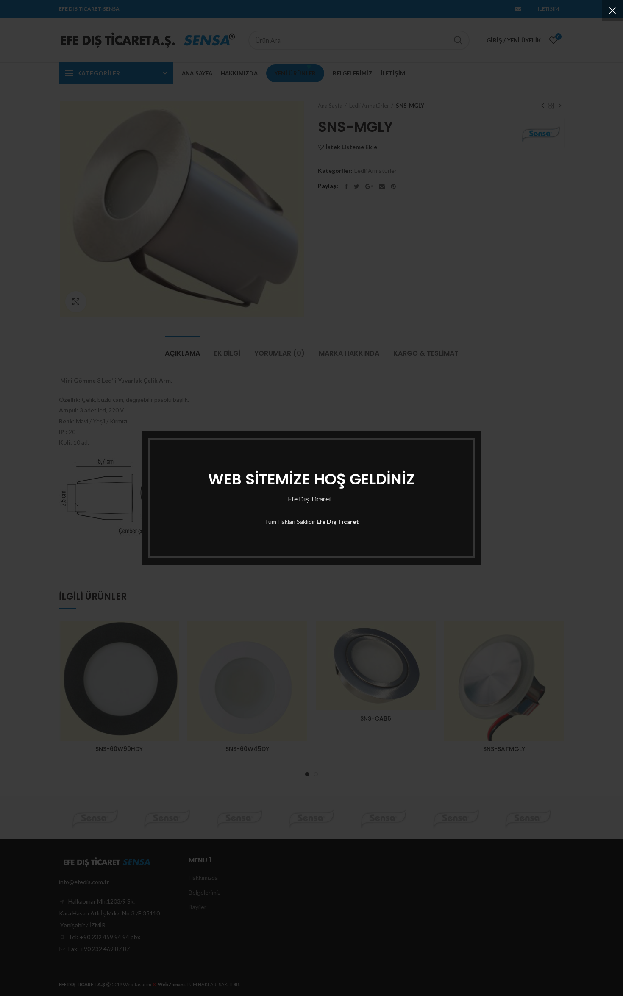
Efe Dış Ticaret (338, 521)
